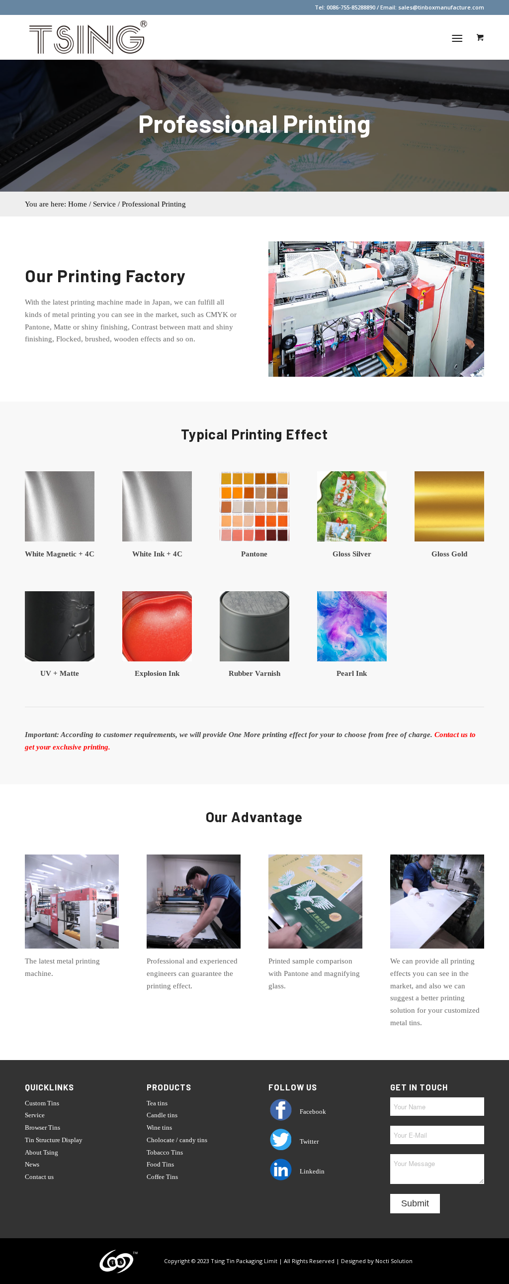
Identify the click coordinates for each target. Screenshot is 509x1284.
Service (35, 1115)
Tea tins (157, 1103)
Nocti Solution (394, 1260)
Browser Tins (42, 1127)
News (32, 1164)
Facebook (312, 1111)
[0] (480, 37)
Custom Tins (42, 1103)
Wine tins (159, 1127)
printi (91, 747)
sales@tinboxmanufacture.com (441, 7)
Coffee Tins (162, 1176)
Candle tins (162, 1115)
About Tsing (41, 1152)
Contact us (39, 1176)
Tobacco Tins (165, 1152)
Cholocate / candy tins (177, 1140)
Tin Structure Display (54, 1140)
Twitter (308, 1141)
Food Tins (160, 1164)
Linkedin (311, 1171)
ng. (105, 747)
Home (77, 204)
